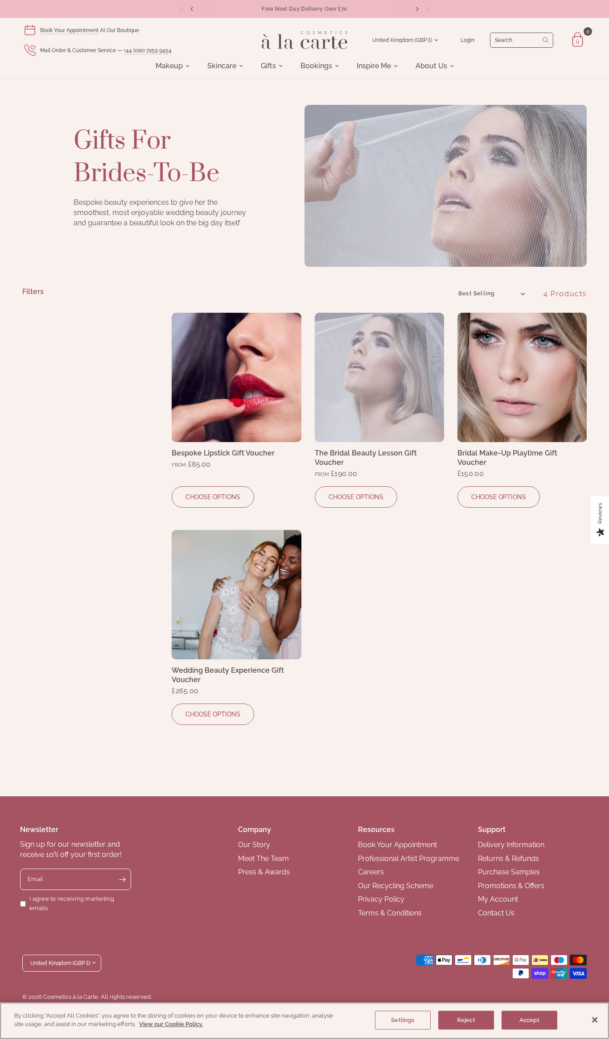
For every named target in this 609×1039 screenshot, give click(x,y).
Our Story (254, 844)
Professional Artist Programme (408, 858)
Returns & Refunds (508, 858)
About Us (431, 66)
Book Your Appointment (69, 30)
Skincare (221, 66)
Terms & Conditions (390, 913)
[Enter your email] (122, 879)
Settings (402, 1020)
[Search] (521, 40)
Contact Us (496, 913)
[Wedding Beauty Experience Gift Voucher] (236, 594)
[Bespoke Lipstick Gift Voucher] (236, 377)
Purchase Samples (509, 872)
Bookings (316, 66)
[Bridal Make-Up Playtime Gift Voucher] (522, 377)
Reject (466, 1020)
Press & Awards (264, 872)
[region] (304, 1020)
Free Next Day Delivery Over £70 (304, 9)
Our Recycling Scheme (395, 886)
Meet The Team (263, 858)
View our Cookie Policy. (171, 1024)
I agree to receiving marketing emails (71, 903)
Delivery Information (511, 844)
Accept (529, 1020)
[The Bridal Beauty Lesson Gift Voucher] (379, 377)
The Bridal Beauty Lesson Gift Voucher (366, 458)
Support (492, 829)
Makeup (169, 66)
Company (254, 829)
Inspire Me (374, 66)
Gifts (268, 66)
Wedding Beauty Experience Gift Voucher (228, 675)
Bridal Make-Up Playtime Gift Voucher (507, 458)
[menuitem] (172, 66)
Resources (376, 829)
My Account (498, 899)
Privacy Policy (381, 899)
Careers (371, 872)
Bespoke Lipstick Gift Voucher (223, 453)
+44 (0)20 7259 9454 (147, 50)
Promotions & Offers (511, 886)
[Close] (595, 1020)
